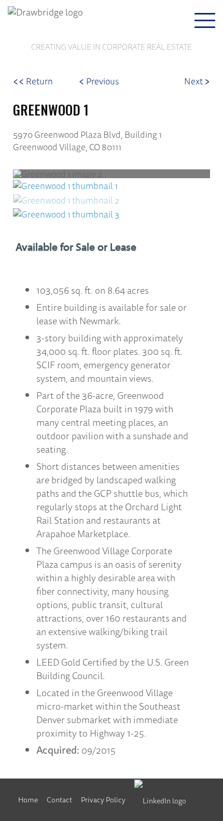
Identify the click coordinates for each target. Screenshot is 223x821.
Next (197, 81)
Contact (59, 799)
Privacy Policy (103, 799)
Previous (99, 81)
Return (33, 81)
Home (28, 799)
